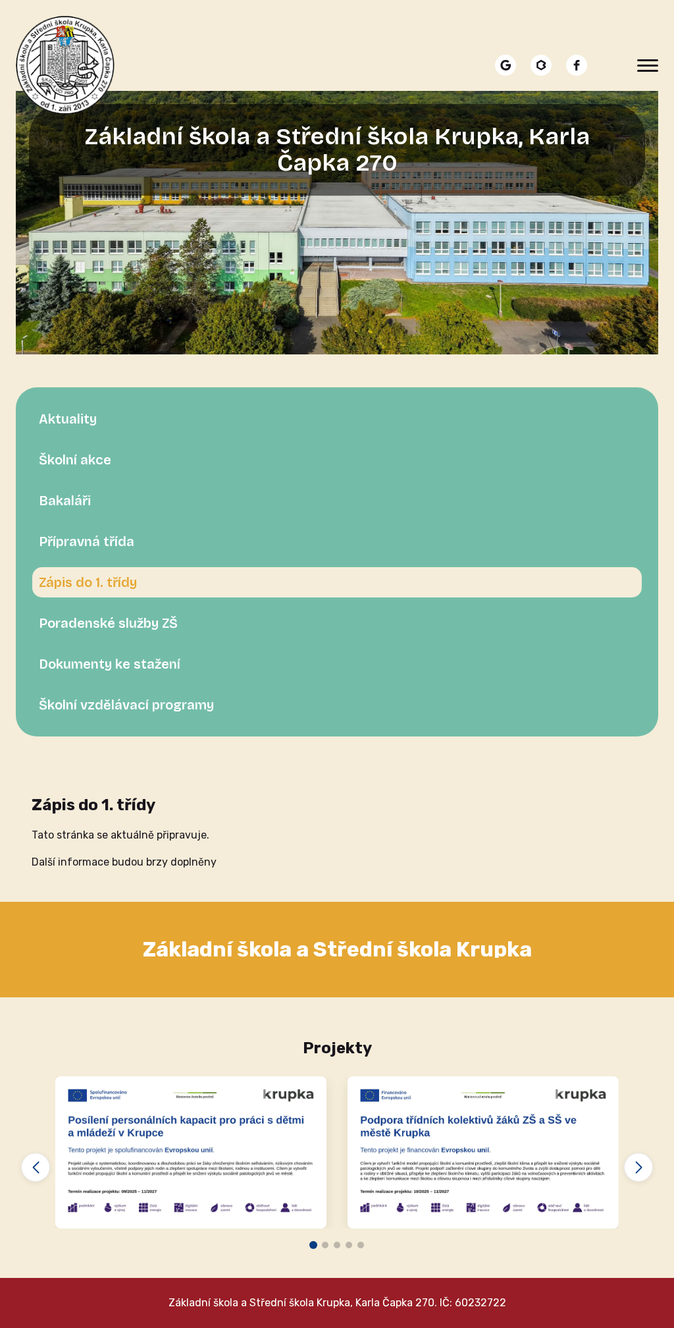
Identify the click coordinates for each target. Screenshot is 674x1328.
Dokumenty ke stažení (109, 664)
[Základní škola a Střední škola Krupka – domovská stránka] (65, 65)
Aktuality (68, 419)
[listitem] (505, 65)
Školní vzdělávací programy (126, 705)
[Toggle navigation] (647, 65)
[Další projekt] (638, 1167)
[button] (313, 1245)
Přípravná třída (86, 541)
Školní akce (75, 460)
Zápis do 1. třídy (88, 582)
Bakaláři (65, 501)
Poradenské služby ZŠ (108, 623)
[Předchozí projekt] (35, 1167)
